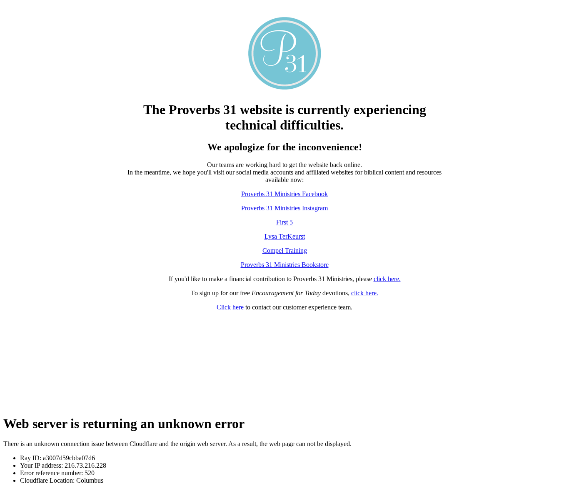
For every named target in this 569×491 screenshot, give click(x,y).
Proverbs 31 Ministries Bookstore (285, 264)
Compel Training (284, 250)
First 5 (284, 222)
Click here (230, 307)
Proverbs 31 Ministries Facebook (284, 193)
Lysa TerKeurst (285, 236)
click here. (387, 278)
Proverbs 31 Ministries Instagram (284, 208)
